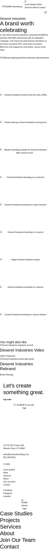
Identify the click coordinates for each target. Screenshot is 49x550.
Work (39, 4)
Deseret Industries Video (22, 350)
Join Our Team (18, 540)
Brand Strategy (6, 375)
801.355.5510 (9, 457)
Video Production (7, 356)
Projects (10, 520)
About (35, 7)
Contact (41, 7)
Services (28, 7)
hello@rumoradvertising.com (16, 454)
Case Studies (30, 4)
